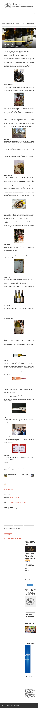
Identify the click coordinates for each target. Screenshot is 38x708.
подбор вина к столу (29, 467)
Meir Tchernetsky (13, 46)
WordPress (17, 705)
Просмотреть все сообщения (9, 489)
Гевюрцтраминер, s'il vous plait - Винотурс (18, 502)
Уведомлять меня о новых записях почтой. (11, 531)
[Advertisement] (19, 15)
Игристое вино (21, 467)
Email (15, 522)
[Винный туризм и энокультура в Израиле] (25, 619)
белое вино (6, 467)
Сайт (25, 522)
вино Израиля (6, 41)
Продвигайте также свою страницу (29, 620)
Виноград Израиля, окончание (26, 475)
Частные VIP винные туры (30, 593)
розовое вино (7, 469)
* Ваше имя (27, 570)
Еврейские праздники (14, 467)
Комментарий (6, 510)
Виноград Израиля (12, 474)
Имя (4, 522)
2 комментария (19, 46)
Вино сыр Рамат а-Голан (14, 497)
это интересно (22, 41)
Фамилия (27, 575)
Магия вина (11, 41)
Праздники (16, 41)
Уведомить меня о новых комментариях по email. (12, 528)
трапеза (13, 469)
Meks (9, 705)
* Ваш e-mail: (27, 579)
